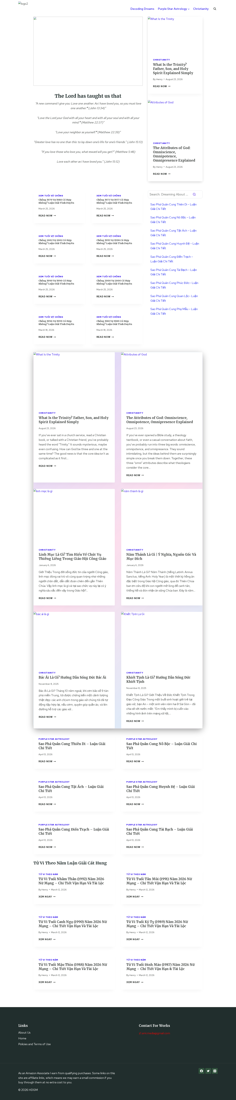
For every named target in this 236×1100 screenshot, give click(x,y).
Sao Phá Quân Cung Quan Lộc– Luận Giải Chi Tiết (174, 298)
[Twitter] (208, 1071)
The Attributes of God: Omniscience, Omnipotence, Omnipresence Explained (174, 154)
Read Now (161, 86)
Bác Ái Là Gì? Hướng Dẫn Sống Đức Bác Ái (72, 677)
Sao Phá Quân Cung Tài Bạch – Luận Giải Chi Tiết (173, 272)
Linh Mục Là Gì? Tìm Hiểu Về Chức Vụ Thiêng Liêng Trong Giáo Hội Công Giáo (72, 556)
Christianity (201, 9)
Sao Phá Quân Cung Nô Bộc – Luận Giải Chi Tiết (173, 220)
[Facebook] (201, 1071)
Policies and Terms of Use (34, 1044)
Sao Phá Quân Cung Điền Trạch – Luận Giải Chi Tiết (171, 259)
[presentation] (175, 35)
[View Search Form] (215, 9)
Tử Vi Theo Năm (48, 874)
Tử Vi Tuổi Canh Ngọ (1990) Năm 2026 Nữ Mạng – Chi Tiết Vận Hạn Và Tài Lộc (73, 924)
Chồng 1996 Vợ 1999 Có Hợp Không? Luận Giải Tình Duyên (56, 323)
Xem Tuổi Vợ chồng (51, 195)
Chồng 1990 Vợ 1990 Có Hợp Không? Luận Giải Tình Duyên (56, 282)
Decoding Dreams (142, 9)
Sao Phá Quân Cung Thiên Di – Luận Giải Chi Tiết (173, 207)
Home (22, 1038)
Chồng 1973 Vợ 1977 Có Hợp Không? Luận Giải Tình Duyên (114, 201)
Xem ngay (47, 896)
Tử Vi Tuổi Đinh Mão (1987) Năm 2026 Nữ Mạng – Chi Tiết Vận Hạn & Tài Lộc (160, 967)
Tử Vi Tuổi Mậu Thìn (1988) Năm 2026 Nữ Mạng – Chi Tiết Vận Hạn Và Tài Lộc (73, 967)
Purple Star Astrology (54, 739)
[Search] (194, 194)
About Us (24, 1032)
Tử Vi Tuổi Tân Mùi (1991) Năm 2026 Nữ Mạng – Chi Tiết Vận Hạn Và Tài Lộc (159, 881)
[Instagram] (215, 1071)
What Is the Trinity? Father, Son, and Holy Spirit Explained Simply (173, 69)
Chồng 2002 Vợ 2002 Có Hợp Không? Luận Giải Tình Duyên (56, 242)
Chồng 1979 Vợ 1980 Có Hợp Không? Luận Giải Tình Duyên (56, 201)
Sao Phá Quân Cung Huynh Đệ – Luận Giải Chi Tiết (174, 246)
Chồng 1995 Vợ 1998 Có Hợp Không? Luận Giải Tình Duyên (114, 242)
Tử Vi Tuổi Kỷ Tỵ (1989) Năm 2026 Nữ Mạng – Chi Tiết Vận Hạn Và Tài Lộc (157, 924)
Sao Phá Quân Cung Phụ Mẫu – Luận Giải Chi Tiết (174, 311)
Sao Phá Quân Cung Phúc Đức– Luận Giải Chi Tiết (174, 285)
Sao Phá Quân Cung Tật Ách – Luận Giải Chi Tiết (173, 233)
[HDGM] (26, 8)
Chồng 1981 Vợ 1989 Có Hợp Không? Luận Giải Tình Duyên (114, 323)
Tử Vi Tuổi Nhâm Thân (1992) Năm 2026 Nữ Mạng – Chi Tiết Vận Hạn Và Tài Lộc (71, 881)
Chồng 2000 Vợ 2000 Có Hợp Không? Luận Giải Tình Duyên (114, 282)
